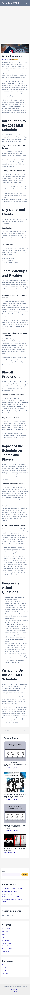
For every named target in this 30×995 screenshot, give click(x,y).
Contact (15, 991)
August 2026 (6, 929)
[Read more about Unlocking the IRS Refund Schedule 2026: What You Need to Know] (15, 751)
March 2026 (5, 940)
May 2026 (5, 937)
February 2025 (6, 951)
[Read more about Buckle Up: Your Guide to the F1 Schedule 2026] (15, 840)
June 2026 (5, 934)
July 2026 (5, 931)
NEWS (4, 968)
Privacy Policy (15, 989)
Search (3, 871)
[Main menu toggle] (26, 3)
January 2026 (6, 946)
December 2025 (7, 949)
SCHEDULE (14, 59)
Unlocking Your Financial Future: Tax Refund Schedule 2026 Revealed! (15, 826)
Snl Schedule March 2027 (9, 891)
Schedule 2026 (10, 3)
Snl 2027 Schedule (7, 894)
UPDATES (5, 973)
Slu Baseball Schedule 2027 (10, 897)
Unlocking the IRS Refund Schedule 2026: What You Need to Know (15, 764)
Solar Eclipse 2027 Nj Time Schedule (13, 888)
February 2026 (6, 943)
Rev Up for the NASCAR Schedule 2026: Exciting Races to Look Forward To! (15, 796)
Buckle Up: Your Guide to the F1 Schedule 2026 (14, 849)
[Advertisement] (15, 22)
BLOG (3, 965)
